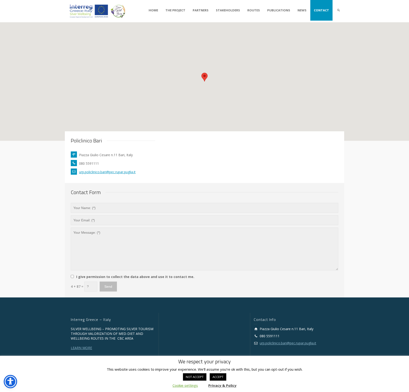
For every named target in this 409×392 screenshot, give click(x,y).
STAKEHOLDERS (228, 10)
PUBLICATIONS (278, 10)
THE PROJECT (175, 10)
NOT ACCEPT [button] (195, 377)
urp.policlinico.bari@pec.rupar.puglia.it (107, 172)
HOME (153, 10)
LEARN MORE (81, 348)
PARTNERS (201, 10)
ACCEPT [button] (218, 377)
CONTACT (321, 10)
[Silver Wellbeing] (98, 11)
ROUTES (253, 10)
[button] (204, 77)
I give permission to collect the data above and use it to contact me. (135, 276)
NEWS (302, 10)
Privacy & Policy (222, 385)
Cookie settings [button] (185, 385)
